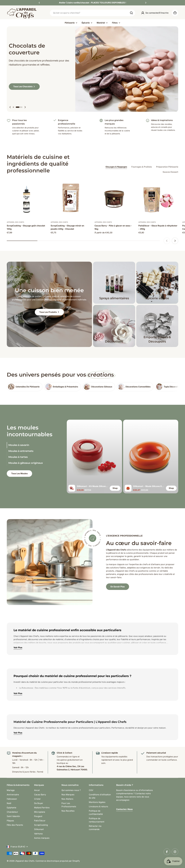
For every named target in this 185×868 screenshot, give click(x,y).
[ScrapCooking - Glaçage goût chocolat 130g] (27, 198)
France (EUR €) (18, 846)
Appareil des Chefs (15, 222)
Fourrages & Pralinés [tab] (141, 166)
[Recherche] (131, 13)
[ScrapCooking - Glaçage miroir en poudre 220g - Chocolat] (70, 198)
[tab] (30, 445)
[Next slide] (25, 107)
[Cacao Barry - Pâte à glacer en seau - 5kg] (114, 198)
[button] (39, 2)
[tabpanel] (122, 456)
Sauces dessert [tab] (170, 172)
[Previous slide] (10, 107)
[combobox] (92, 13)
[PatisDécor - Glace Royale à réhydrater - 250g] (158, 198)
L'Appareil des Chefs (24, 861)
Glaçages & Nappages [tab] (116, 166)
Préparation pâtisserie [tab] (167, 166)
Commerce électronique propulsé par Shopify (57, 861)
